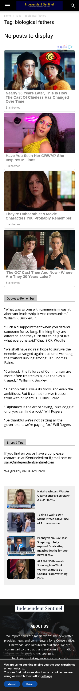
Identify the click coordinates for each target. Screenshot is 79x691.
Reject (29, 684)
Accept (12, 684)
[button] (73, 5)
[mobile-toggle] (7, 5)
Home (8, 16)
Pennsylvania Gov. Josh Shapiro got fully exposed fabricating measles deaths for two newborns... (52, 542)
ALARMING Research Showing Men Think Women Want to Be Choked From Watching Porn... (52, 565)
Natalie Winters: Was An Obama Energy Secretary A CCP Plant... (53, 495)
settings (46, 676)
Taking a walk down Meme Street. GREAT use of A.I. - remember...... (53, 519)
